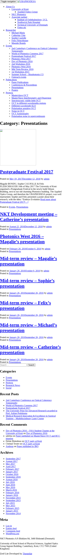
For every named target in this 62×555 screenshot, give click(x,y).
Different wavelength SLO (24, 106)
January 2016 (12, 495)
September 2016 (13, 477)
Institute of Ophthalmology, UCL (32, 19)
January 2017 (12, 471)
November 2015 (13, 498)
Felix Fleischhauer (20, 40)
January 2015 (12, 511)
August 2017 (12, 461)
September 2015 (13, 500)
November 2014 (13, 513)
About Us (10, 6)
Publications (11, 79)
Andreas (9, 446)
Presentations (18, 87)
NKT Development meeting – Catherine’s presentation (28, 216)
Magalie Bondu (19, 43)
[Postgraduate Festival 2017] (18, 164)
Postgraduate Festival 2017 (24, 56)
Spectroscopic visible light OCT (26, 100)
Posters (15, 90)
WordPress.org (12, 533)
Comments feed (13, 531)
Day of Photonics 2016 (22, 61)
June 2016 (10, 485)
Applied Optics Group (27, 12)
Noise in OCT (18, 111)
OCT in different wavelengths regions (29, 103)
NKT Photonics (19, 14)
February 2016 (12, 492)
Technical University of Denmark (32, 25)
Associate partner (19, 17)
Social (8, 388)
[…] (28, 200)
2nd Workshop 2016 (21, 64)
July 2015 (10, 503)
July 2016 (10, 482)
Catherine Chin (18, 35)
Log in (9, 526)
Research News (13, 385)
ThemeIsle (27, 553)
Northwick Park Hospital (28, 22)
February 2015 (12, 508)
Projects (9, 92)
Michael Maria (18, 32)
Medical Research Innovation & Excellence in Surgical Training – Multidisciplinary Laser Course (31, 417)
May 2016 (10, 487)
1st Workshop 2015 (20, 72)
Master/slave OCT (20, 95)
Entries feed (11, 528)
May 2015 (10, 505)
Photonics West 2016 (21, 66)
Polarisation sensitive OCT (24, 108)
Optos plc (21, 27)
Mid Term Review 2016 (22, 69)
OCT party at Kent (33, 441)
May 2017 (10, 464)
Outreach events (19, 77)
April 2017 (11, 466)
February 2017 (12, 469)
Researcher (11, 30)
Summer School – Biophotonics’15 (28, 74)
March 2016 (11, 490)
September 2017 (13, 458)
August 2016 (12, 479)
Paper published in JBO (27, 446)
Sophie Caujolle (19, 38)
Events (9, 46)
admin (46, 179)
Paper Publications (20, 82)
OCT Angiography (20, 113)
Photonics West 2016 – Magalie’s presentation (22, 239)
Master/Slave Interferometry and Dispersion (31, 98)
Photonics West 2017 (21, 59)
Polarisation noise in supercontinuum (28, 116)
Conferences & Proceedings (24, 85)
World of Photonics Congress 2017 (27, 53)
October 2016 (12, 474)
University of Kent (20, 9)
